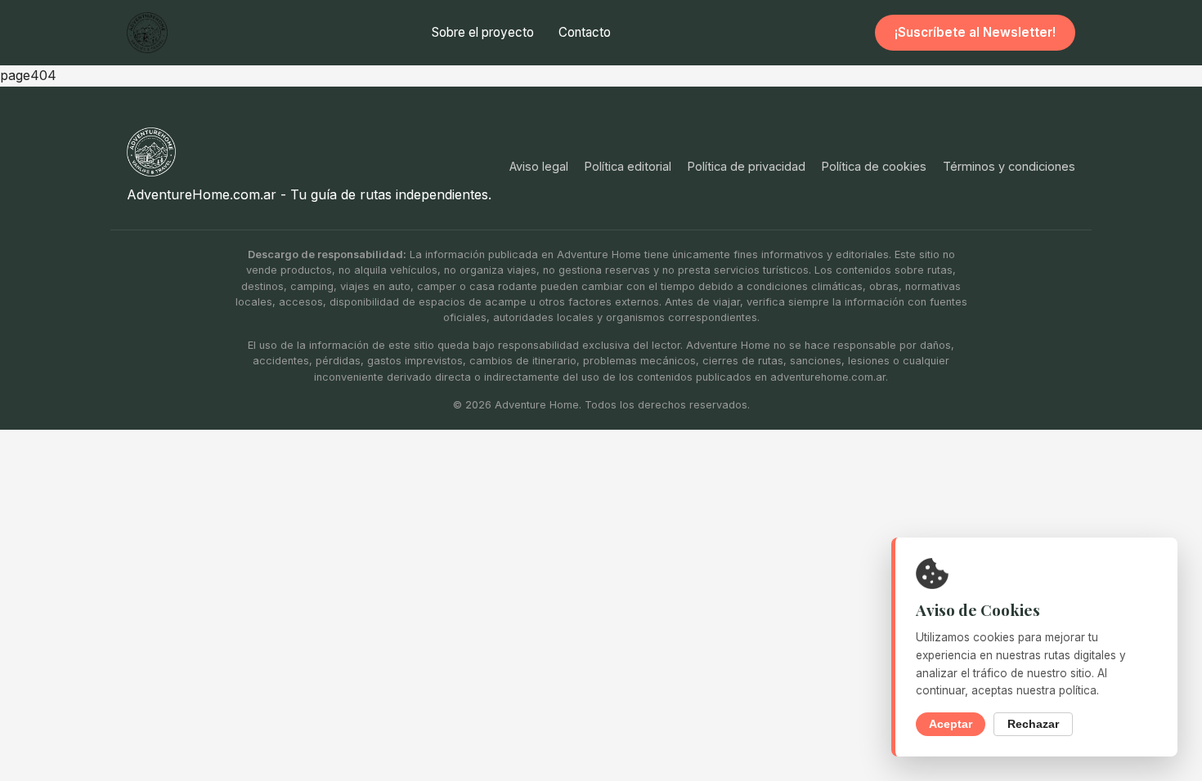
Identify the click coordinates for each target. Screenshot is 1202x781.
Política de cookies (874, 166)
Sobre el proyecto (483, 32)
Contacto (584, 32)
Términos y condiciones (1009, 166)
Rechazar (1033, 724)
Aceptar (950, 724)
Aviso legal (538, 166)
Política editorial (628, 166)
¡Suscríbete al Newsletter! (975, 32)
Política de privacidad (746, 166)
